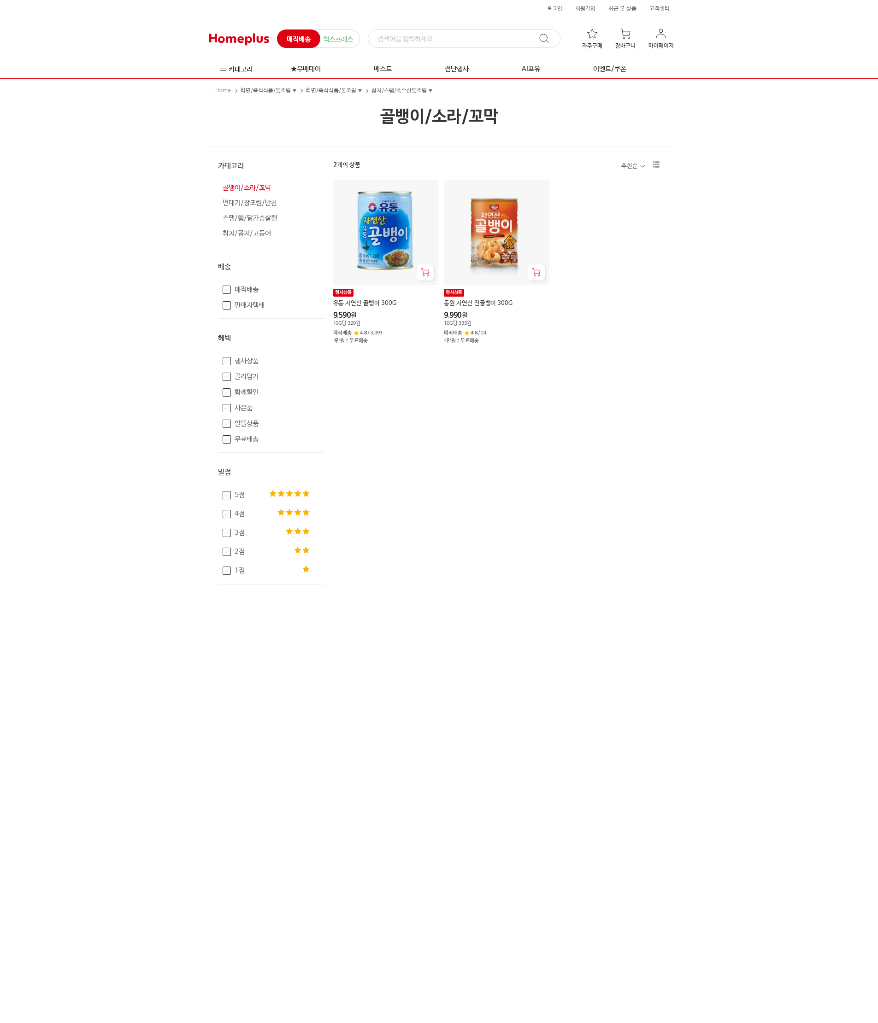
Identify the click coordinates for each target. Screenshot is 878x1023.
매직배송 (299, 39)
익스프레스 (338, 39)
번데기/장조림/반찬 (250, 203)
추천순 (629, 166)
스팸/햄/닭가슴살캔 (250, 218)
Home (223, 91)
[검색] (548, 38)
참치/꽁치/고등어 (247, 233)
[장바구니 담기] (425, 272)
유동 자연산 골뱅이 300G (364, 303)
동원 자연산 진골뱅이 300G (478, 303)
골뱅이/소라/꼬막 (247, 188)
